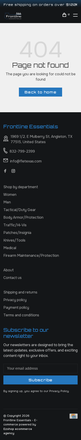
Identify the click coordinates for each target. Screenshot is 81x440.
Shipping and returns (20, 292)
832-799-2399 (22, 151)
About (8, 270)
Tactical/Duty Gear (19, 209)
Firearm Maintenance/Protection (31, 255)
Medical (9, 248)
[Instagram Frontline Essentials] (13, 171)
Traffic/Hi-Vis (15, 225)
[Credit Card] (74, 417)
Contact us (12, 277)
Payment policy (16, 307)
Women (9, 194)
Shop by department (20, 187)
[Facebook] (5, 171)
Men (7, 202)
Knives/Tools (14, 240)
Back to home (40, 92)
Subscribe (40, 380)
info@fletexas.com (26, 161)
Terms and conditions (21, 315)
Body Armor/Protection (23, 217)
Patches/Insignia (17, 232)
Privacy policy (15, 300)
